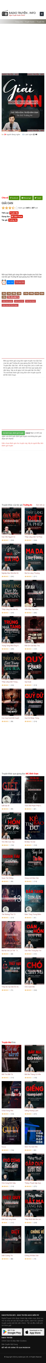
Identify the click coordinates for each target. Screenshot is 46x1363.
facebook (14, 198)
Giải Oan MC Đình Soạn (10, 305)
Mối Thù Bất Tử (7, 1074)
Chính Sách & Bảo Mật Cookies (14, 1341)
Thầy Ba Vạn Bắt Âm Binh (11, 987)
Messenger (27, 198)
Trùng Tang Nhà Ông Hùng (11, 646)
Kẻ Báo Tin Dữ (30, 842)
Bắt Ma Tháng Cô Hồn (33, 1074)
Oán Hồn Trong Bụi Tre (33, 951)
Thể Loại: (5, 213)
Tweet (38, 198)
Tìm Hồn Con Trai (8, 842)
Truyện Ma (40, 22)
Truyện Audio (29, 22)
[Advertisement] (23, 47)
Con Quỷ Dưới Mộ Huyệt (10, 718)
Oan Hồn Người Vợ (8, 537)
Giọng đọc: (6, 217)
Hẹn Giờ (10, 282)
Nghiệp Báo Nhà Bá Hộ (10, 573)
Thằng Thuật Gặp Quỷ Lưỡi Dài (34, 1183)
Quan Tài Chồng (7, 878)
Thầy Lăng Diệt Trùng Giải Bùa (11, 682)
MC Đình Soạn (16, 217)
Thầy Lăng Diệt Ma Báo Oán (11, 609)
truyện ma (14, 213)
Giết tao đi (5, 806)
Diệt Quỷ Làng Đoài (9, 1219)
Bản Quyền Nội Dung (10, 1344)
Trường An (13, 220)
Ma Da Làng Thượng (32, 573)
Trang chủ (19, 22)
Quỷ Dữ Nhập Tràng (32, 718)
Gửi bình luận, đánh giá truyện (13, 433)
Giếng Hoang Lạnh (31, 1111)
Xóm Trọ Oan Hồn (31, 1147)
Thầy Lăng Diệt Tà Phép (33, 537)
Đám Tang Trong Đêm (33, 914)
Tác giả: (5, 220)
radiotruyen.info (23, 1357)
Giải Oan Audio (7, 301)
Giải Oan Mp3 (30, 301)
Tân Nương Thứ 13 (8, 914)
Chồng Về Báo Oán (32, 1256)
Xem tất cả (40, 505)
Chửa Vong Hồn (7, 1111)
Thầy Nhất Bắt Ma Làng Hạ (34, 1219)
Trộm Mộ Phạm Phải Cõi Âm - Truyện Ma (34, 806)
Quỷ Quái (28, 682)
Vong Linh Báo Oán (32, 878)
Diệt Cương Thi (7, 1256)
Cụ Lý (4, 1147)
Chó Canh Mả (30, 987)
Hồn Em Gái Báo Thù (32, 646)
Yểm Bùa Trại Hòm (31, 609)
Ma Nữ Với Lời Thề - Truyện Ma (11, 951)
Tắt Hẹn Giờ (19, 282)
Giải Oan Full (19, 301)
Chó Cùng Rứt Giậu (9, 1183)
